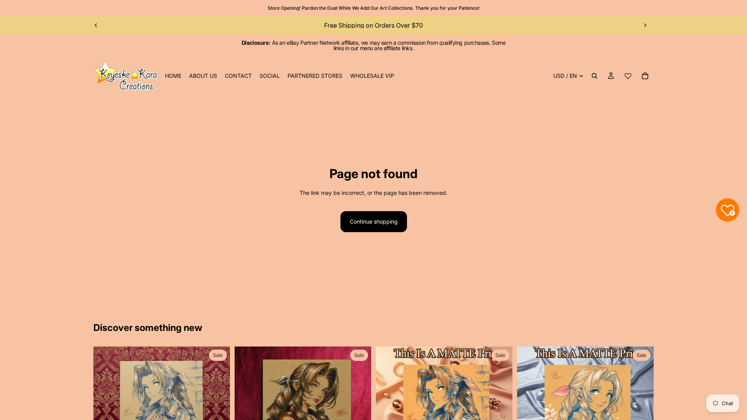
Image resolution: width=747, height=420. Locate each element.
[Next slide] (645, 25)
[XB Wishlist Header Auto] (628, 75)
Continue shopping (374, 221)
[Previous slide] (96, 25)
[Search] (594, 75)
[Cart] (645, 75)
